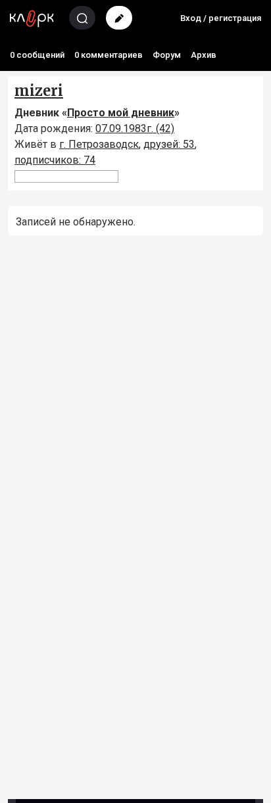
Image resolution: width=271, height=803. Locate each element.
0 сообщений (37, 55)
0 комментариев (108, 55)
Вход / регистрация (220, 18)
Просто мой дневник (120, 112)
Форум (167, 55)
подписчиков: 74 (54, 160)
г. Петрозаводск (99, 144)
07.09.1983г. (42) (134, 128)
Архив (203, 55)
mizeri (38, 90)
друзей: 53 (169, 144)
